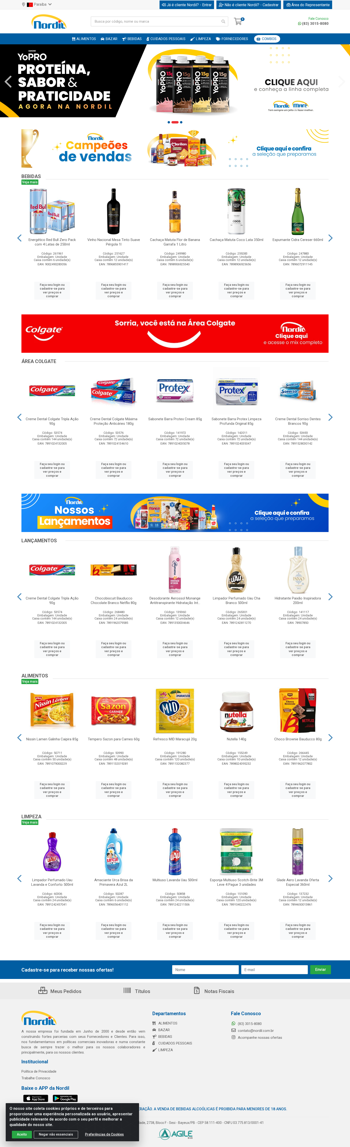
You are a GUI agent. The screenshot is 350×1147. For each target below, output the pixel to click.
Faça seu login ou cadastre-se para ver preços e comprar (52, 290)
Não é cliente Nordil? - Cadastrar (252, 5)
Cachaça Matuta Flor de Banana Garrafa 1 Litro (175, 242)
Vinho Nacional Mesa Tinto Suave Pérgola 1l (113, 242)
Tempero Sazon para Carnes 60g (114, 739)
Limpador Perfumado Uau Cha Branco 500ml (236, 600)
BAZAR (164, 1030)
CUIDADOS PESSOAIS (175, 1043)
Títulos (142, 991)
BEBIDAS (165, 1036)
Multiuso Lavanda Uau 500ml (175, 880)
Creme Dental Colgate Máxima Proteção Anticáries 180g (113, 421)
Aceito (22, 1134)
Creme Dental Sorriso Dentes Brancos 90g (298, 421)
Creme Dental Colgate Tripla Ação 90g (52, 421)
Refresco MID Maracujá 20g (175, 739)
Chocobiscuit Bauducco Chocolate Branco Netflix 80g (113, 600)
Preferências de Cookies (104, 1134)
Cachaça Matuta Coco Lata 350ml (236, 240)
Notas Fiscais (218, 991)
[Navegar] (8, 82)
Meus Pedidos (65, 991)
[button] (169, 122)
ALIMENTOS (167, 1023)
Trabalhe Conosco (35, 1078)
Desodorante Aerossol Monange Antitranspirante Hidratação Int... (175, 600)
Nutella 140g (236, 739)
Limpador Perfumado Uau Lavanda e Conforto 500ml (52, 882)
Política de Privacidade (38, 1071)
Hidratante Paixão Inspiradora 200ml (298, 600)
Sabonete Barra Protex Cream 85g (175, 419)
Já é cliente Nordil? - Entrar (189, 5)
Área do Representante (310, 5)
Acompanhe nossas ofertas (259, 1037)
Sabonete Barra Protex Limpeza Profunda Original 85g (236, 421)
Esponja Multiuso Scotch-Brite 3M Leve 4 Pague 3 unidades (236, 882)
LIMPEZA (165, 1050)
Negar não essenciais (56, 1134)
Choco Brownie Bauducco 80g (298, 739)
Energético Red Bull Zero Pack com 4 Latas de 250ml (52, 242)
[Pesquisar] (223, 21)
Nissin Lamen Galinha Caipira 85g (52, 739)
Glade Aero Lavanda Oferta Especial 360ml (298, 882)
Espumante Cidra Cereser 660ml (298, 240)
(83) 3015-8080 (315, 23)
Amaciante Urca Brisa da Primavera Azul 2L (113, 882)
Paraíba (40, 4)
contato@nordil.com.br (255, 1031)
